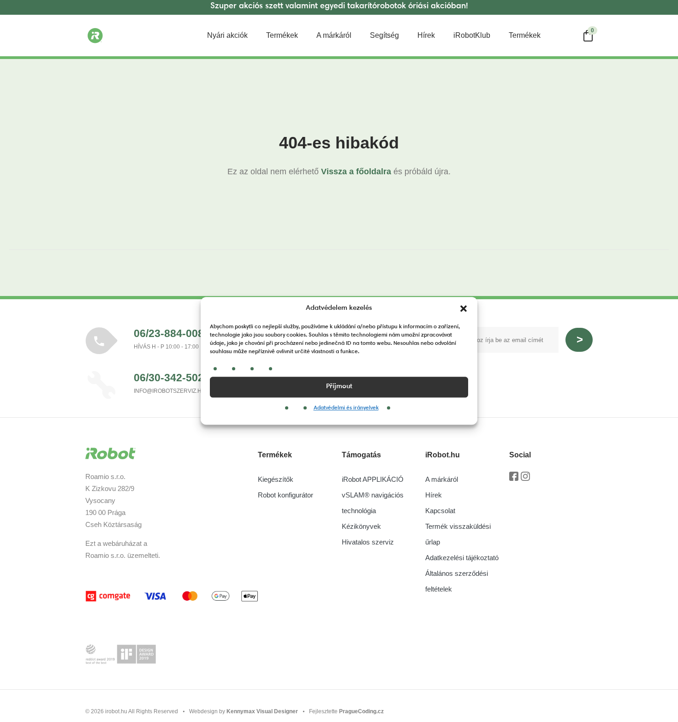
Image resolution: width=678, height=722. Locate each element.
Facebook (513, 479)
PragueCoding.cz (361, 711)
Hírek (426, 35)
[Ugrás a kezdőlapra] (131, 35)
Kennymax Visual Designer (262, 711)
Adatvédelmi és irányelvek (346, 408)
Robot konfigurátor (285, 495)
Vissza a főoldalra (356, 171)
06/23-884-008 (169, 333)
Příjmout (339, 386)
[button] (463, 309)
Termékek (282, 35)
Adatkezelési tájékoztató (462, 558)
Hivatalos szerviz (368, 542)
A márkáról (333, 35)
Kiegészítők (275, 479)
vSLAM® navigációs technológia (373, 503)
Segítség (384, 35)
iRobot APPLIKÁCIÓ (373, 479)
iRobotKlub (471, 35)
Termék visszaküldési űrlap (458, 534)
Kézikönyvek (361, 526)
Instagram (525, 479)
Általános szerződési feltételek (456, 581)
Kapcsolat (440, 511)
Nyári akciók (227, 35)
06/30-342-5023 (172, 378)
